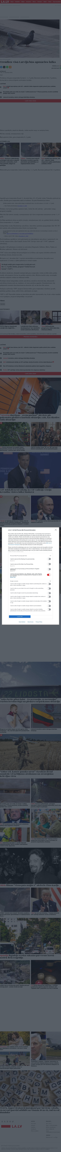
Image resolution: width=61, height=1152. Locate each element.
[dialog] (30, 576)
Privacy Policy (39, 621)
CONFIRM (20, 616)
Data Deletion (22, 621)
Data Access (30, 621)
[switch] (49, 559)
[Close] (56, 530)
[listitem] (30, 555)
